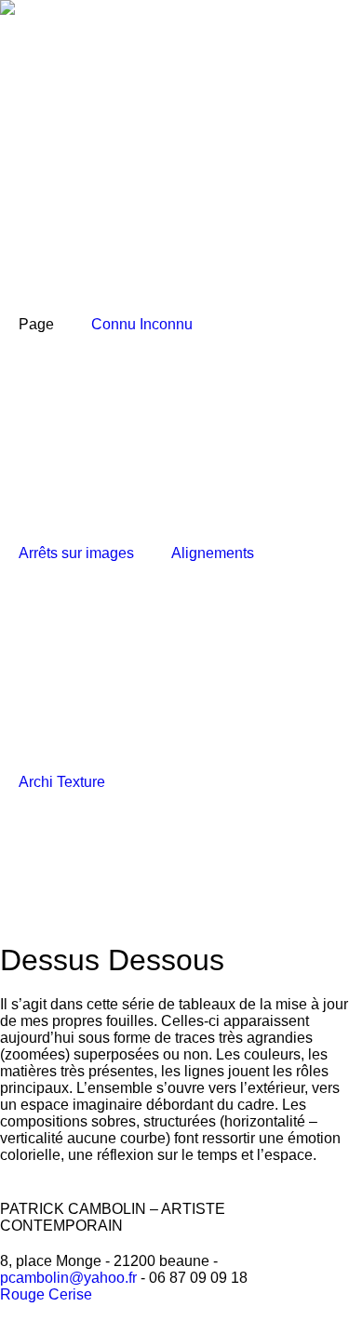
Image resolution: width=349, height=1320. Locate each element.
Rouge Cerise (46, 1294)
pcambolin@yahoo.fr (68, 1278)
